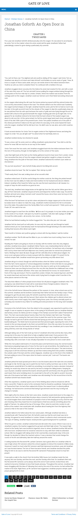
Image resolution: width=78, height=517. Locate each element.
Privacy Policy (71, 514)
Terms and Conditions (58, 514)
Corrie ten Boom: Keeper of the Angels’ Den (15, 499)
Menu (4, 9)
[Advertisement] (39, 62)
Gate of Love (39, 3)
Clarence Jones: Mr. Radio (38, 498)
